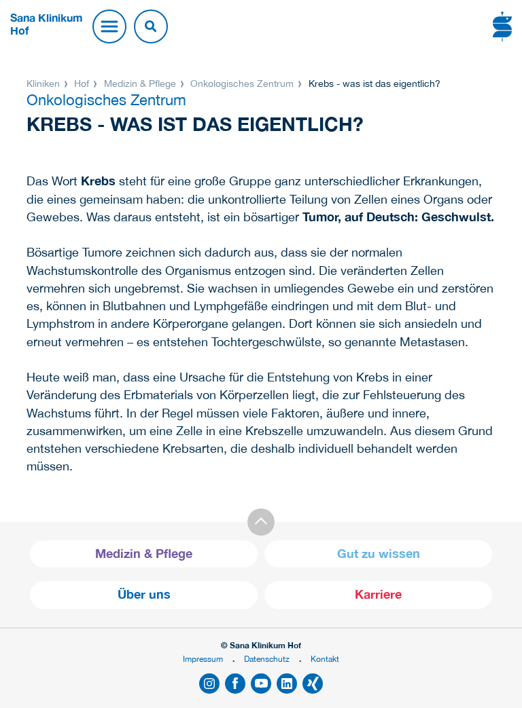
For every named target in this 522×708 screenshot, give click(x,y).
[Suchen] (151, 26)
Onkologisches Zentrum (242, 83)
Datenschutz (267, 659)
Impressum (203, 659)
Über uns (144, 594)
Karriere (378, 594)
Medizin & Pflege (140, 83)
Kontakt (325, 659)
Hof (81, 83)
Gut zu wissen (378, 553)
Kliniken (45, 83)
